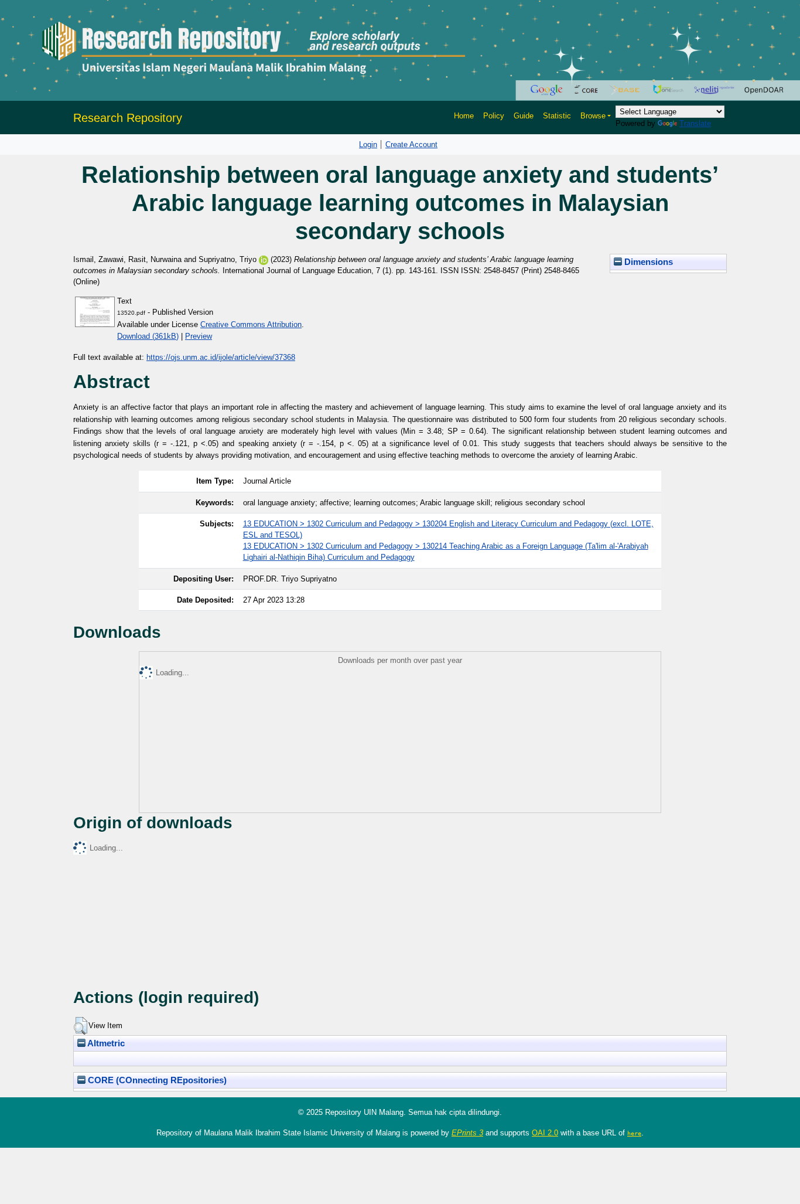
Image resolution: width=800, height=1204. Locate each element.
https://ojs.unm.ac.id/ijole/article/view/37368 (220, 357)
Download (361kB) (148, 336)
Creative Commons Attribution (251, 324)
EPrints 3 (467, 1132)
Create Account (411, 144)
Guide (524, 115)
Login (368, 144)
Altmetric (105, 1043)
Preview (198, 336)
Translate (695, 123)
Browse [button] (593, 115)
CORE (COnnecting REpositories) (156, 1080)
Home (464, 115)
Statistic (557, 115)
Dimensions (647, 262)
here (634, 1133)
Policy (493, 115)
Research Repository (127, 117)
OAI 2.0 (545, 1132)
